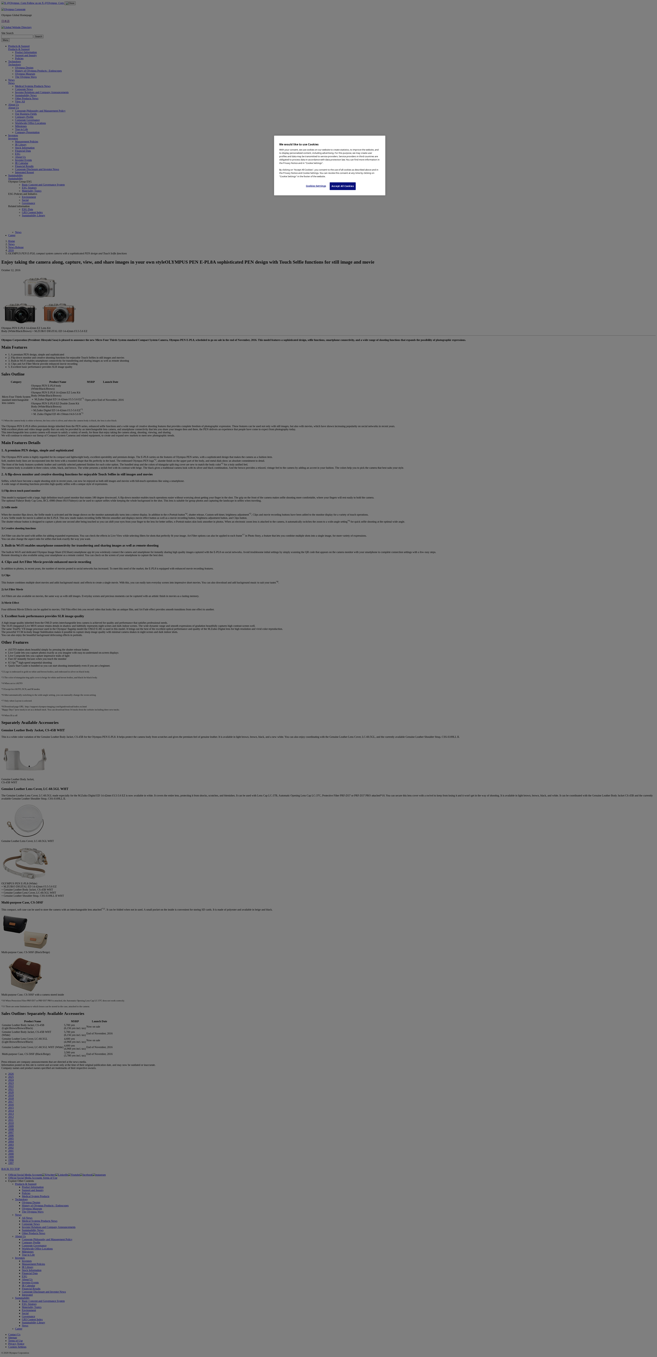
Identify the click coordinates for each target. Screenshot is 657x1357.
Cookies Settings (316, 185)
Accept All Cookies (343, 186)
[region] (329, 165)
